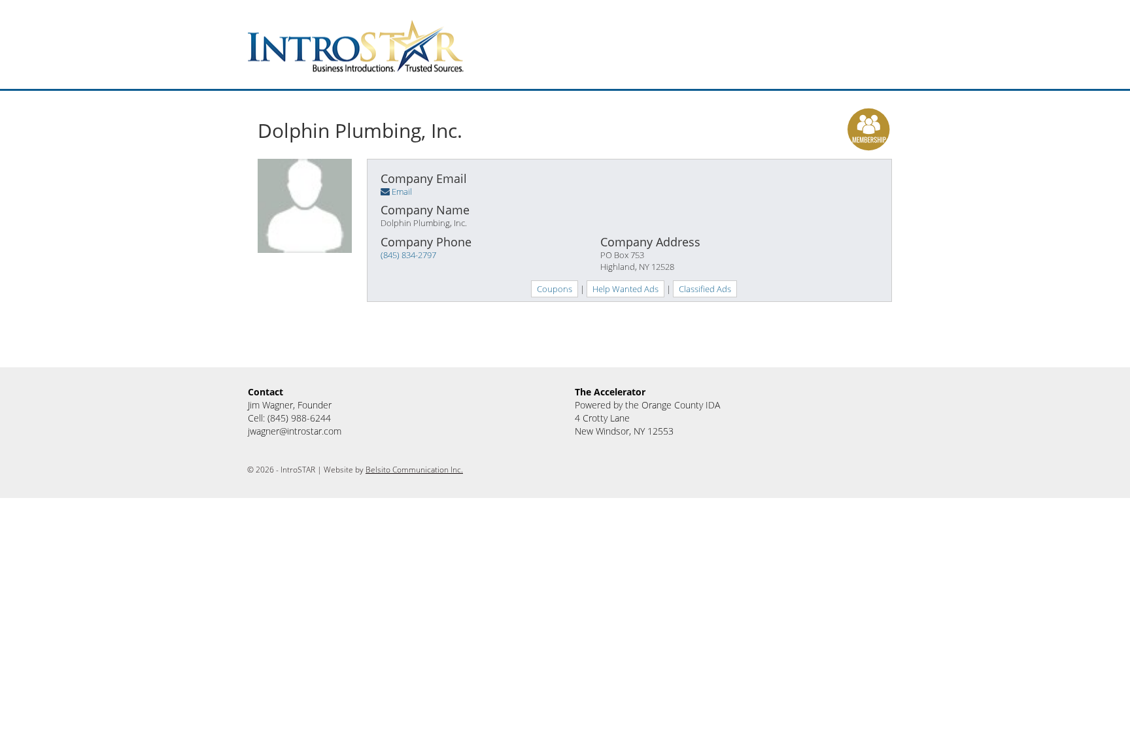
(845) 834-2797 (408, 255)
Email (402, 191)
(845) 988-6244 (299, 418)
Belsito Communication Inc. (414, 469)
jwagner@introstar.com (294, 431)
